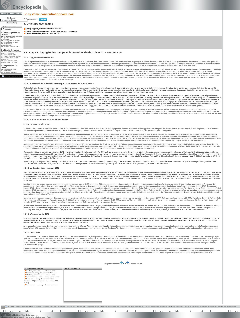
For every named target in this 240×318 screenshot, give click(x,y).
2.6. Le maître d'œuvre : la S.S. (10, 46)
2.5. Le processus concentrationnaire (6, 44)
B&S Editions (15, 315)
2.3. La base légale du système (10, 40)
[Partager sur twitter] (43, 20)
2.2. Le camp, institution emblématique (8, 38)
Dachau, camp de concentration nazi (40, 271)
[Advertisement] (122, 42)
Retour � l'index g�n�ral (11, 14)
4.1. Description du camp (8, 69)
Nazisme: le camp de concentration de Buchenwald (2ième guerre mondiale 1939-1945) (41, 281)
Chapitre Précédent (112, 264)
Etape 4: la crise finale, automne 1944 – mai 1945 (43, 33)
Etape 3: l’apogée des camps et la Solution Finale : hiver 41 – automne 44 (51, 32)
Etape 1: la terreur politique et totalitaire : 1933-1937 (44, 28)
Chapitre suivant (136, 264)
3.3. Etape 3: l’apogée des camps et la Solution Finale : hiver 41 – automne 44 (11, 57)
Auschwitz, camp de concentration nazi (41, 273)
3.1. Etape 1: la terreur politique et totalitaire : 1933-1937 (11, 52)
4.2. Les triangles (6, 70)
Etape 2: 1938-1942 (32, 30)
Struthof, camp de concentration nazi (40, 275)
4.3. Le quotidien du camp (8, 72)
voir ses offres (44, 317)
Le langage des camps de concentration (42, 285)
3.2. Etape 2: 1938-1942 (8, 54)
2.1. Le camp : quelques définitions (11, 36)
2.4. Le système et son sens (9, 42)
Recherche (11, 18)
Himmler (91, 176)
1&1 (36, 317)
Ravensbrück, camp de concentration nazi (42, 277)
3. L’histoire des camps (10, 50)
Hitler (119, 134)
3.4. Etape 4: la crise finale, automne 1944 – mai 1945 (9, 61)
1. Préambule (6, 29)
